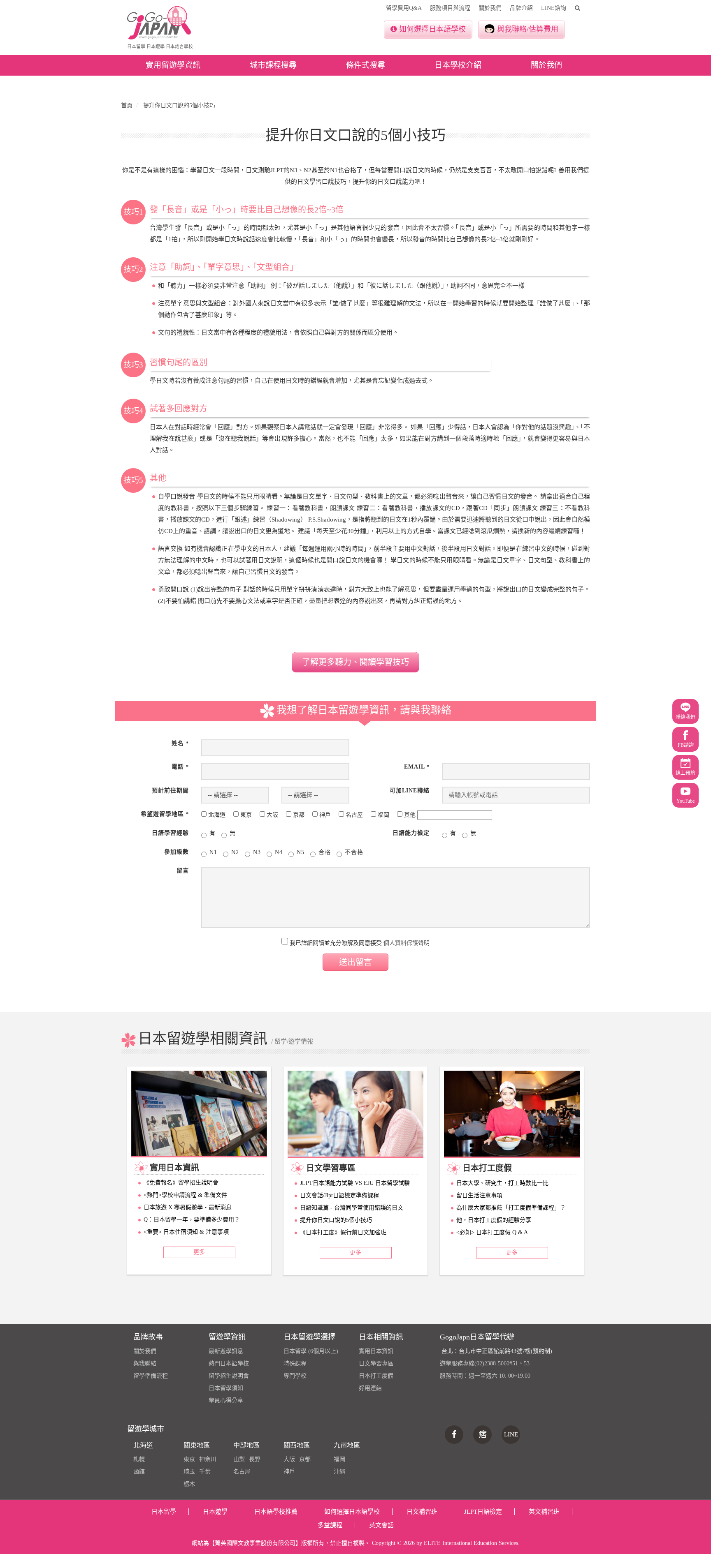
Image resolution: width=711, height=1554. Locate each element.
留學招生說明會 (229, 1376)
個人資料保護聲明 (406, 943)
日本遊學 (215, 1511)
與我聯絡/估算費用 (527, 29)
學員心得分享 (226, 1400)
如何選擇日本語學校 (432, 29)
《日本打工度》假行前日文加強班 (343, 1232)
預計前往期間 (170, 790)
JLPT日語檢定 (483, 1511)
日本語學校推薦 (275, 1511)
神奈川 (207, 1459)
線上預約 (685, 773)
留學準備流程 (150, 1376)
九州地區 (347, 1445)
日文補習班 (422, 1511)
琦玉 (189, 1472)
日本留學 (163, 1511)
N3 (257, 852)
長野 (254, 1459)
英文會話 (381, 1525)
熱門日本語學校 (229, 1363)
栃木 (189, 1484)
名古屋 (242, 1472)
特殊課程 (295, 1363)
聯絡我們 (685, 717)
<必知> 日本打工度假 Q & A (492, 1232)
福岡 (339, 1459)
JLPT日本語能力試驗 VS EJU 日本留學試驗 (355, 1183)
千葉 (205, 1472)
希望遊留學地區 (165, 814)
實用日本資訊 (376, 1351)
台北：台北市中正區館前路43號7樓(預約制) (496, 1351)
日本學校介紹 (457, 65)
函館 (139, 1472)
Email (417, 767)
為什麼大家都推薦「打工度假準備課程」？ (511, 1208)
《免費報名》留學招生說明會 (181, 1183)
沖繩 (339, 1472)
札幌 (139, 1459)
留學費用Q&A (404, 8)
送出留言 (355, 962)
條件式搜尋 (365, 65)
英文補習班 (544, 1511)
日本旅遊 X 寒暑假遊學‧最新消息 (188, 1207)
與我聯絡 (144, 1363)
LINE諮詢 (553, 8)
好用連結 (370, 1388)
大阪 (289, 1459)
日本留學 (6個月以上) (310, 1351)
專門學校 (295, 1376)
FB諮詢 (686, 745)
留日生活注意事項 (479, 1195)
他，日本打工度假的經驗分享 (493, 1220)
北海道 (143, 1445)
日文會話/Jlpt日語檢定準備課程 (339, 1195)
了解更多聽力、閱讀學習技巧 (355, 662)
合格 (324, 852)
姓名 (180, 743)
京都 (305, 1459)
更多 (199, 1252)
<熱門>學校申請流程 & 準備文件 (185, 1195)
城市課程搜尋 (273, 65)
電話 (180, 767)
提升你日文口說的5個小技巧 (336, 1220)
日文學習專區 (376, 1363)
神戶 (289, 1472)
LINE (511, 1434)
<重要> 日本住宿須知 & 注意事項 (186, 1232)
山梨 (239, 1459)
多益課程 (330, 1525)
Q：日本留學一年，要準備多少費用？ (192, 1220)
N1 (213, 852)
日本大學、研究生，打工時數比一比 (502, 1183)
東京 (189, 1459)
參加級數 (176, 852)
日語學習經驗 (170, 833)
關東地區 (197, 1445)
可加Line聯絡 (410, 790)
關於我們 (490, 8)
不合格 (354, 852)
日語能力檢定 (411, 833)
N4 (279, 852)
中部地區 (246, 1445)
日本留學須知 (226, 1388)
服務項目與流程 (450, 8)
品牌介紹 (521, 8)
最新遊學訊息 (226, 1351)
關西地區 (296, 1445)
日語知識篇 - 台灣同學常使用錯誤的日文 (351, 1208)
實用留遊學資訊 (173, 65)
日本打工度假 (376, 1376)
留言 (183, 871)
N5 (300, 852)
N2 (235, 852)
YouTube (685, 801)
